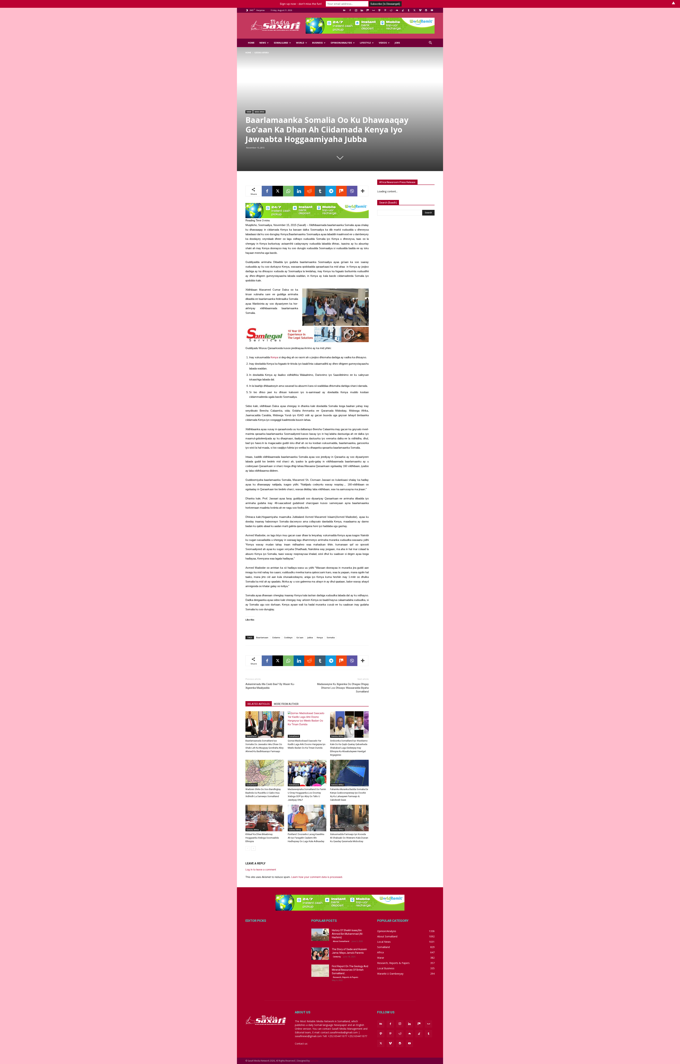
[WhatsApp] (288, 191)
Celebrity (337, 956)
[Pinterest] (385, 10)
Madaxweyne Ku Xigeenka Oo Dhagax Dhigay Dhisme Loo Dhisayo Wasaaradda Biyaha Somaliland (343, 688)
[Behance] (344, 10)
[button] (430, 43)
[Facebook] (350, 10)
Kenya (274, 357)
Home (251, 42)
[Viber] (352, 191)
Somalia (331, 637)
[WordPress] (426, 10)
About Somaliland (341, 941)
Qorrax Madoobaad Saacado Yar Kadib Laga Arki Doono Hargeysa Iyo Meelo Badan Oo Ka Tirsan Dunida (306, 744)
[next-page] (253, 848)
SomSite (314, 1060)
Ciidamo (276, 637)
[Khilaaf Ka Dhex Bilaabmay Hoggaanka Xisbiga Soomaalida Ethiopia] (264, 818)
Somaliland (281, 42)
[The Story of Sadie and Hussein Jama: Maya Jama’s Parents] (320, 953)
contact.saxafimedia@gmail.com (327, 1043)
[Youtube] (432, 10)
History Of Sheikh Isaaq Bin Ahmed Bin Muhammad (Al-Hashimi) (347, 934)
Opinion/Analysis (341, 42)
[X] (414, 10)
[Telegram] (330, 191)
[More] (362, 191)
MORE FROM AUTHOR (286, 704)
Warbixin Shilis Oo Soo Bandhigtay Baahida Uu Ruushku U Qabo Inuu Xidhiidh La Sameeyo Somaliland (263, 793)
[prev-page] (247, 848)
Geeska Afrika (259, 112)
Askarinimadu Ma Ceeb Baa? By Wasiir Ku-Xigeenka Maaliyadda (270, 686)
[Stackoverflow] (402, 10)
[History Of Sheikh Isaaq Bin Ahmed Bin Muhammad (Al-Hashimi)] (320, 935)
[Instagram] (356, 10)
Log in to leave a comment (260, 869)
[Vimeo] (420, 10)
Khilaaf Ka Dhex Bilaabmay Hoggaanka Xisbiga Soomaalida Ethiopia (262, 838)
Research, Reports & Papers (345, 977)
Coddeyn (288, 637)
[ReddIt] (309, 191)
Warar (248, 112)
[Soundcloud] (397, 10)
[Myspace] (373, 10)
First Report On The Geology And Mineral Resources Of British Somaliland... (350, 970)
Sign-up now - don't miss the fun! (301, 3)
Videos (383, 42)
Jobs (397, 42)
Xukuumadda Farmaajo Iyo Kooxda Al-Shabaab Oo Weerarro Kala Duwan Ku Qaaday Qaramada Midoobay (349, 838)
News (262, 42)
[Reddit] (391, 10)
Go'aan (299, 637)
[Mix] (367, 10)
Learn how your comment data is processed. (317, 876)
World (300, 42)
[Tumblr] (408, 10)
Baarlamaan (262, 637)
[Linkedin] (361, 10)
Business (317, 42)
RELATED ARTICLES (259, 704)
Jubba (310, 637)
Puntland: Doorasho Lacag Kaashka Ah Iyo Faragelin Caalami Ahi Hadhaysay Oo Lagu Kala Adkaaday (306, 838)
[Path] (379, 10)
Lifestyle (365, 42)
